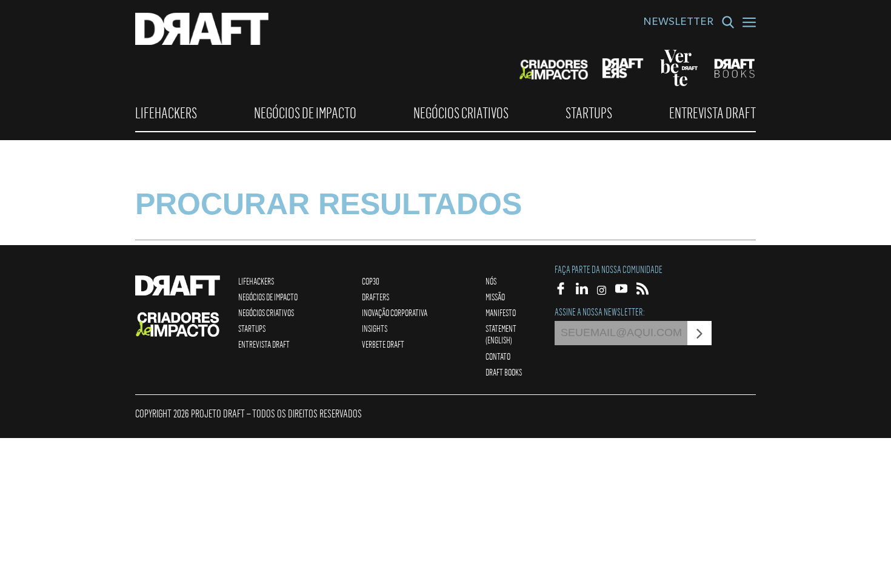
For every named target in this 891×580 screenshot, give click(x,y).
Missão (495, 296)
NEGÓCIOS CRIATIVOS (461, 113)
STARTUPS (589, 113)
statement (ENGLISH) (501, 334)
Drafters (375, 296)
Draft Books (504, 371)
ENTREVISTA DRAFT (712, 113)
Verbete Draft (383, 344)
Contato (498, 356)
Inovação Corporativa (394, 312)
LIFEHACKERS (166, 113)
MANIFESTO (501, 312)
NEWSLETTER (678, 23)
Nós (491, 280)
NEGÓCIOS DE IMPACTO (305, 113)
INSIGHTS (374, 328)
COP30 (370, 280)
